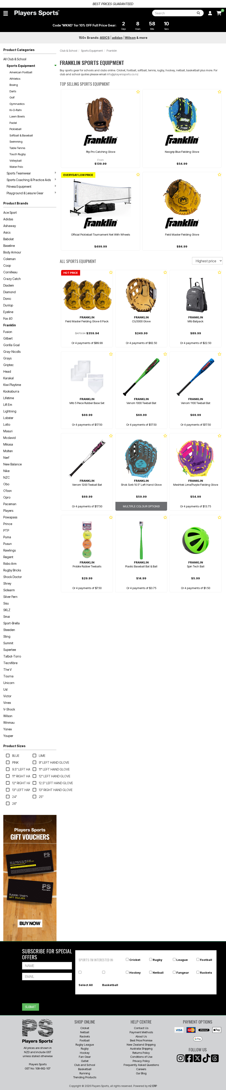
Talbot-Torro (12, 656)
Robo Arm (10, 563)
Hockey (135, 972)
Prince (7, 524)
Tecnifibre (10, 663)
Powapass (10, 517)
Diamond (9, 292)
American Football (20, 72)
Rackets (206, 972)
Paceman (9, 504)
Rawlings (9, 550)
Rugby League (84, 1044)
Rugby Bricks (12, 570)
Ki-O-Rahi (15, 110)
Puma (7, 537)
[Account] (210, 13)
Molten (8, 451)
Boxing (13, 85)
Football (206, 960)
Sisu (6, 603)
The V (7, 669)
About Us (141, 1036)
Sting (6, 636)
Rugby (157, 960)
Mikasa (8, 444)
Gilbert (8, 338)
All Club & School (14, 59)
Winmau (9, 722)
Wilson (7, 716)
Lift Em (7, 404)
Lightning (9, 411)
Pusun (7, 544)
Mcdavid (9, 438)
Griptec (8, 365)
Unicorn (8, 683)
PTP (6, 530)
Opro (6, 497)
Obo (6, 484)
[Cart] (219, 13)
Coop (7, 265)
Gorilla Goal (11, 345)
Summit (8, 643)
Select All (86, 985)
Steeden (9, 630)
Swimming (16, 141)
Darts (12, 91)
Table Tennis (17, 148)
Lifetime (8, 398)
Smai (6, 616)
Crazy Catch (12, 279)
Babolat (8, 239)
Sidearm (9, 590)
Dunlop (8, 305)
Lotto (6, 424)
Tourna (8, 676)
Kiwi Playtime (12, 385)
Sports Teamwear (19, 173)
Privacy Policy (141, 1061)
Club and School (84, 1065)
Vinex (7, 703)
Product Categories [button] (19, 50)
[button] (5, 13)
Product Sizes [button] (14, 746)
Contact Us (141, 1028)
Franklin (9, 325)
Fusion (7, 332)
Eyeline (8, 312)
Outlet (85, 1061)
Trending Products (84, 1077)
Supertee (9, 650)
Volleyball (15, 160)
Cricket (134, 960)
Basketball (110, 985)
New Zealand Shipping (141, 1044)
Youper (8, 736)
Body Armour (12, 252)
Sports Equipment (21, 66)
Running (84, 1073)
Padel (13, 123)
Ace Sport (10, 212)
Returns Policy (141, 1052)
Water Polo (16, 166)
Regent (8, 557)
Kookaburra (11, 391)
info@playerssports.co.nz (122, 74)
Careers (141, 1069)
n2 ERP (152, 1086)
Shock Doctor (12, 577)
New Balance (12, 464)
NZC (6, 477)
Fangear (182, 972)
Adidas (8, 219)
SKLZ (6, 610)
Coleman (9, 259)
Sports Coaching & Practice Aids (29, 180)
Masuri (8, 431)
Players (8, 510)
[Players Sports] (36, 13)
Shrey (7, 583)
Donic (7, 298)
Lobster (8, 418)
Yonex (7, 729)
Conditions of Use (141, 1056)
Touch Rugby (17, 154)
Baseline (9, 245)
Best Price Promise (141, 1040)
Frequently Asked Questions (141, 1065)
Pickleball (15, 129)
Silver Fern (10, 597)
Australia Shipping (141, 1048)
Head (7, 371)
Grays (7, 358)
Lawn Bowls (17, 116)
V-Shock (9, 709)
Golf (12, 97)
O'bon (7, 491)
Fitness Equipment (19, 186)
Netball (158, 972)
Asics (6, 232)
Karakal (8, 378)
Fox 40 (7, 318)
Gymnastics (16, 104)
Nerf (6, 457)
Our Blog (141, 1073)
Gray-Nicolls (12, 351)
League (182, 960)
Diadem (8, 285)
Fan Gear (85, 1056)
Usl (5, 689)
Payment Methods (141, 1032)
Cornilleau (10, 272)
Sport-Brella (11, 623)
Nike (6, 471)
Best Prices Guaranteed (113, 4)
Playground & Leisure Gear (25, 193)
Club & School (68, 50)
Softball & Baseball (21, 135)
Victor (7, 696)
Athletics (14, 78)
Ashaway (9, 226)
